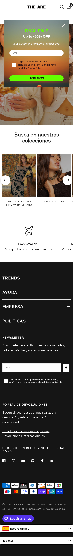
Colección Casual (54, 201)
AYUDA (9, 292)
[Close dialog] (63, 25)
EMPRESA (12, 306)
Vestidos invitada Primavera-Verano (19, 203)
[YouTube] (25, 461)
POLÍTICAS (14, 320)
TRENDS (11, 277)
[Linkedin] (54, 460)
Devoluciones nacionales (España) (26, 431)
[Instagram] (16, 460)
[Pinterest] (35, 460)
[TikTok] (45, 460)
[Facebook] (6, 460)
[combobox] (36, 528)
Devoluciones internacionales (23, 436)
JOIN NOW (36, 78)
